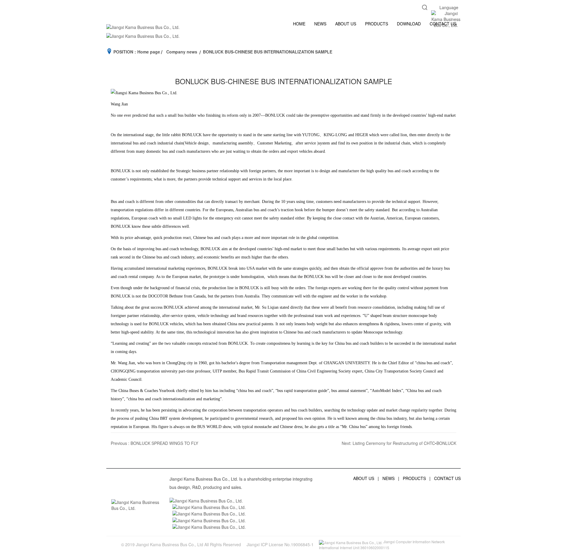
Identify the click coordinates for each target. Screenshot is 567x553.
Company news (181, 52)
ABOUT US (345, 24)
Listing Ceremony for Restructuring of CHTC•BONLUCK (404, 443)
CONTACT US (443, 24)
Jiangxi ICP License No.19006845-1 (280, 544)
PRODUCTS (376, 24)
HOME (299, 24)
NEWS (320, 24)
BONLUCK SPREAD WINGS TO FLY (164, 443)
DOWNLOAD (409, 24)
